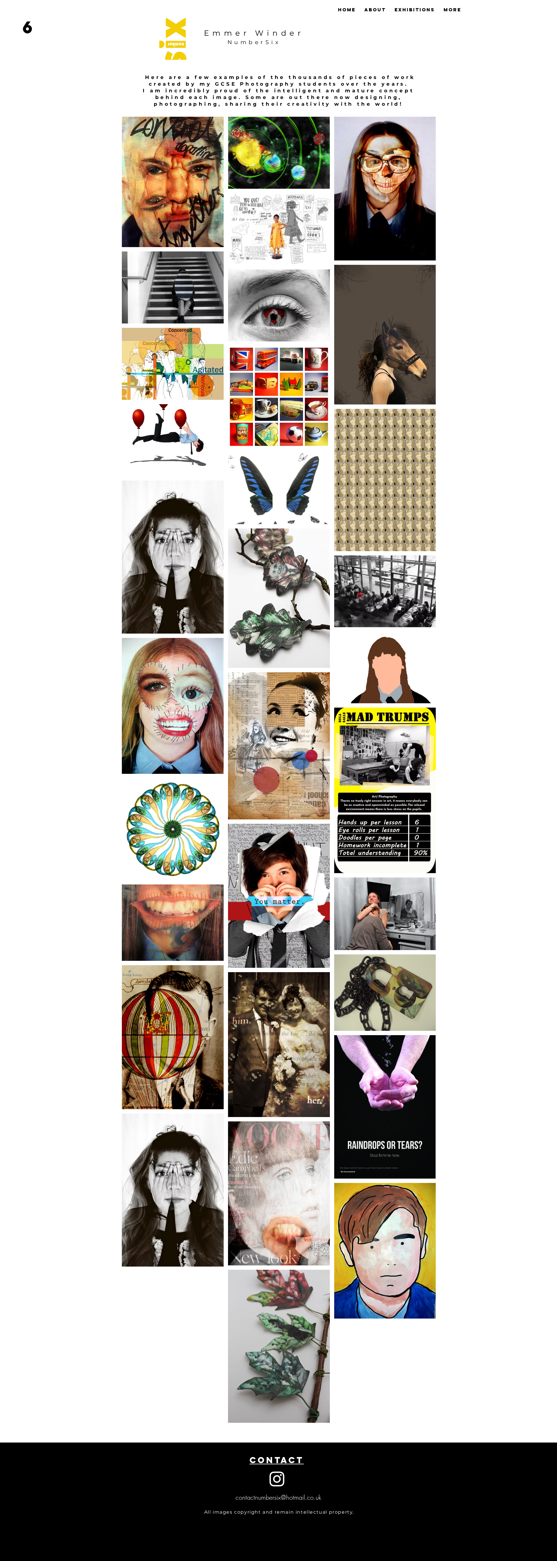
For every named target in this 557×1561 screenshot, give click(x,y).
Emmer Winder (254, 33)
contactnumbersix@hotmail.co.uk (278, 1497)
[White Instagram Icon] (277, 1479)
